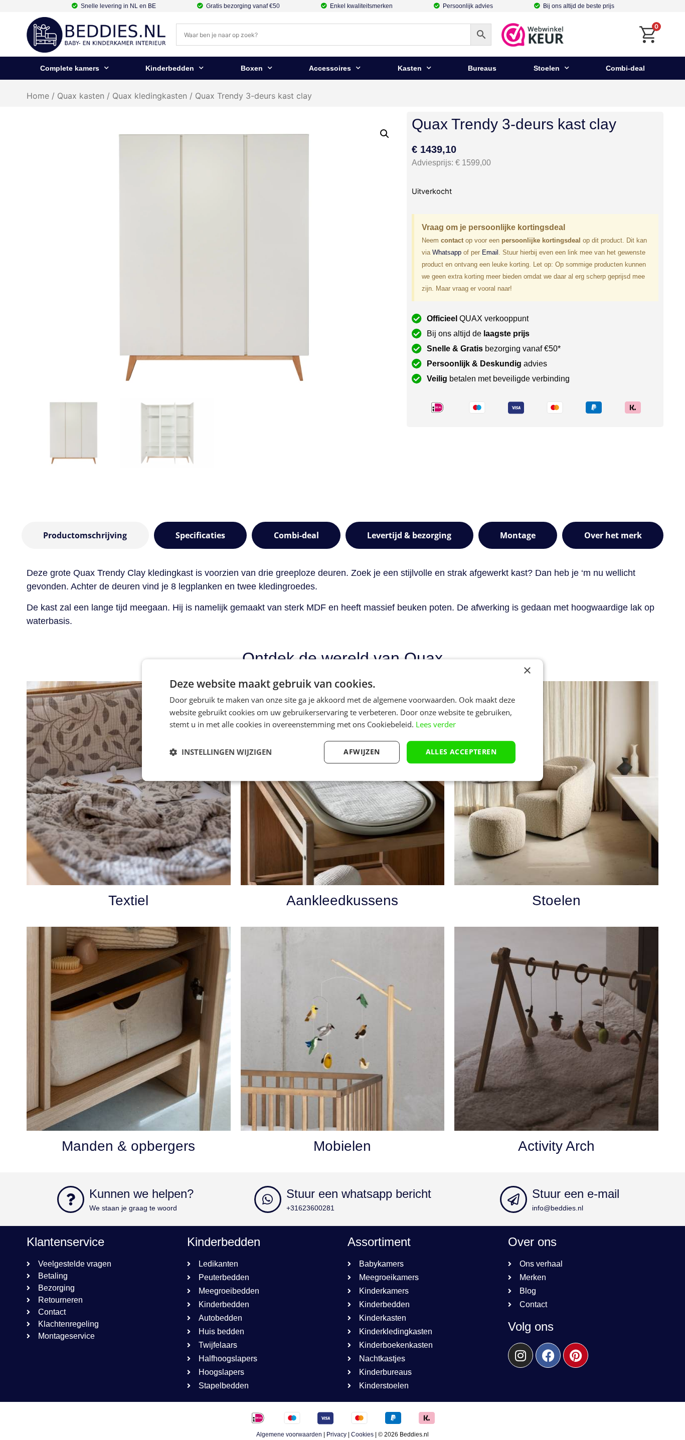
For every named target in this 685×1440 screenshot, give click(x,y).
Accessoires (330, 68)
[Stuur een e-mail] (513, 1199)
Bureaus (482, 68)
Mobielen (342, 1146)
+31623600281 (310, 1208)
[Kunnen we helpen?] (70, 1199)
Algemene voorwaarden (289, 1434)
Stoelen (547, 68)
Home (38, 96)
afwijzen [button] (362, 751)
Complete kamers (69, 68)
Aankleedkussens (342, 900)
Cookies (362, 1434)
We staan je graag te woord (133, 1208)
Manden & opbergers (128, 1146)
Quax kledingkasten (149, 96)
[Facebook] (548, 1355)
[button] (385, 134)
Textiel (128, 900)
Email (490, 252)
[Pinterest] (575, 1355)
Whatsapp (446, 252)
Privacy (336, 1434)
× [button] (527, 671)
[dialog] (342, 720)
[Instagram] (520, 1355)
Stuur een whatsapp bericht (358, 1193)
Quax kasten (80, 96)
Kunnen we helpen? (141, 1193)
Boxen (252, 68)
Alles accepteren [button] (461, 751)
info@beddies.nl (557, 1208)
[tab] (85, 535)
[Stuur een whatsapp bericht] (267, 1199)
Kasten (410, 68)
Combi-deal (625, 68)
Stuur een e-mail (575, 1193)
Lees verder (436, 725)
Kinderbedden (169, 68)
